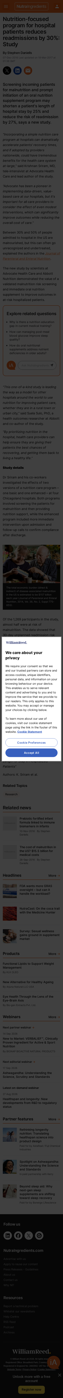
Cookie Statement (29, 731)
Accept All (31, 752)
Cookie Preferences (31, 742)
